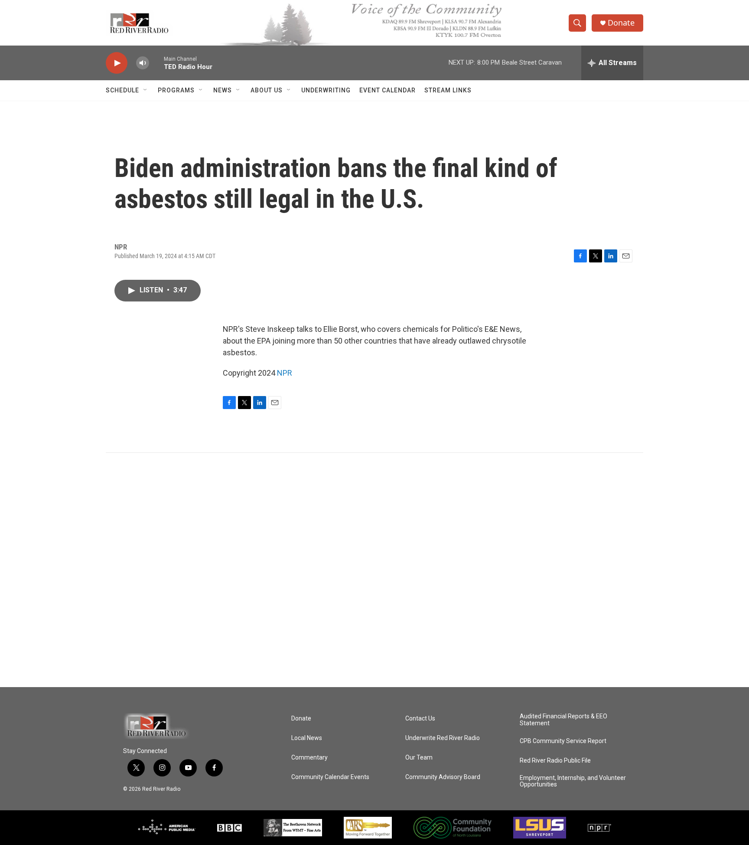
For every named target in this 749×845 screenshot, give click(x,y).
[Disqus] (374, 570)
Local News (306, 738)
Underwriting (326, 90)
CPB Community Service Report (563, 741)
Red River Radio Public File (555, 760)
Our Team (419, 757)
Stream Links (448, 90)
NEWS (222, 90)
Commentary (309, 757)
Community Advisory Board (442, 777)
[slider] (156, 62)
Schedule (122, 90)
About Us (267, 90)
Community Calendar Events (330, 777)
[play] (117, 63)
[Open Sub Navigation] (145, 90)
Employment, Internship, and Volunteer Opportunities (573, 781)
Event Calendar (387, 90)
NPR (284, 372)
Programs (176, 90)
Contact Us (420, 718)
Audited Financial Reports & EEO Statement (563, 720)
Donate (621, 22)
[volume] (142, 63)
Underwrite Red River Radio (442, 738)
